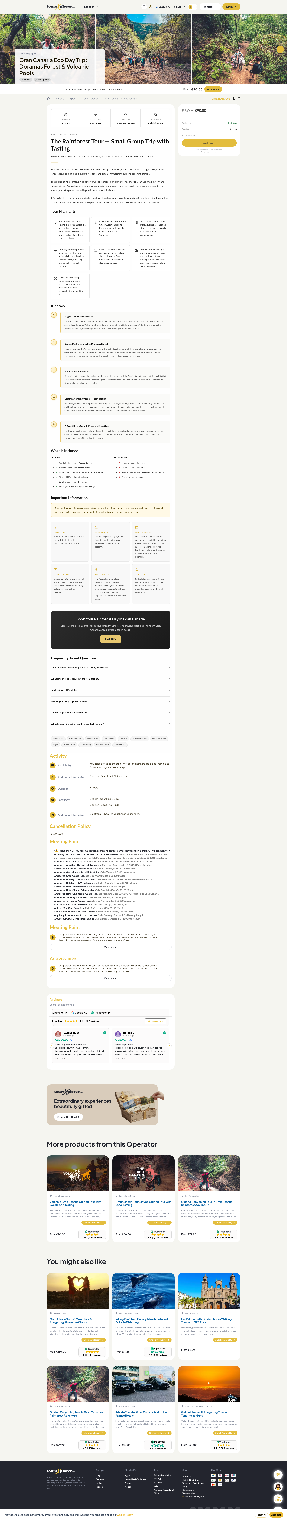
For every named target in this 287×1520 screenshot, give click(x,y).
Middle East (131, 1470)
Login (229, 6)
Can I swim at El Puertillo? (110, 690)
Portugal (100, 1479)
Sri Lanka (158, 1482)
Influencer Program (194, 1496)
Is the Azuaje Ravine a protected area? (110, 712)
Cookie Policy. (125, 1514)
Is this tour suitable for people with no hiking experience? (110, 667)
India (156, 1486)
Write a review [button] (155, 1021)
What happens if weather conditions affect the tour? (110, 723)
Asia (156, 1470)
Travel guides (188, 1493)
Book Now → (213, 89)
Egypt (128, 1475)
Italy (98, 1475)
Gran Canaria (111, 98)
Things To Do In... (190, 1479)
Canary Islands (90, 98)
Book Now (110, 639)
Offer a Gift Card (67, 1116)
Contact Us (188, 1490)
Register (208, 6)
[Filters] (278, 1474)
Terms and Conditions (193, 1483)
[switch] (192, 7)
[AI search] (151, 7)
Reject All (261, 1514)
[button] (79, 1012)
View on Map (110, 947)
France (99, 1486)
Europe (60, 98)
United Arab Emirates (135, 1479)
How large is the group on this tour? (110, 701)
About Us (186, 1476)
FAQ (184, 1486)
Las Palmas (130, 98)
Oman (128, 1483)
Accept (275, 1514)
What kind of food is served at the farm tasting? (110, 678)
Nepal (128, 1486)
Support (187, 1469)
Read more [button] (60, 1058)
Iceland (99, 1483)
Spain (73, 98)
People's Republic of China (164, 1491)
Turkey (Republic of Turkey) (163, 1477)
